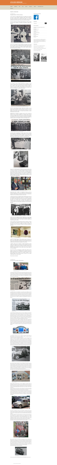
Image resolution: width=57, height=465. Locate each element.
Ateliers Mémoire (16, 2)
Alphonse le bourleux (36, 36)
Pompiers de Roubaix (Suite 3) (43, 48)
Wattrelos (15, 6)
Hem (19, 6)
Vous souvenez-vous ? (40, 6)
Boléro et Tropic (40, 49)
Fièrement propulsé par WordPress (17, 463)
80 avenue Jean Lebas (36, 34)
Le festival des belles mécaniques (16, 260)
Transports (30, 6)
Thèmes (35, 6)
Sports (26, 6)
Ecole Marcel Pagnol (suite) (36, 32)
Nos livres (11, 8)
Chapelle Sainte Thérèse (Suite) (16, 14)
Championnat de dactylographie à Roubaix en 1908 (39, 27)
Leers (22, 6)
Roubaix (11, 6)
